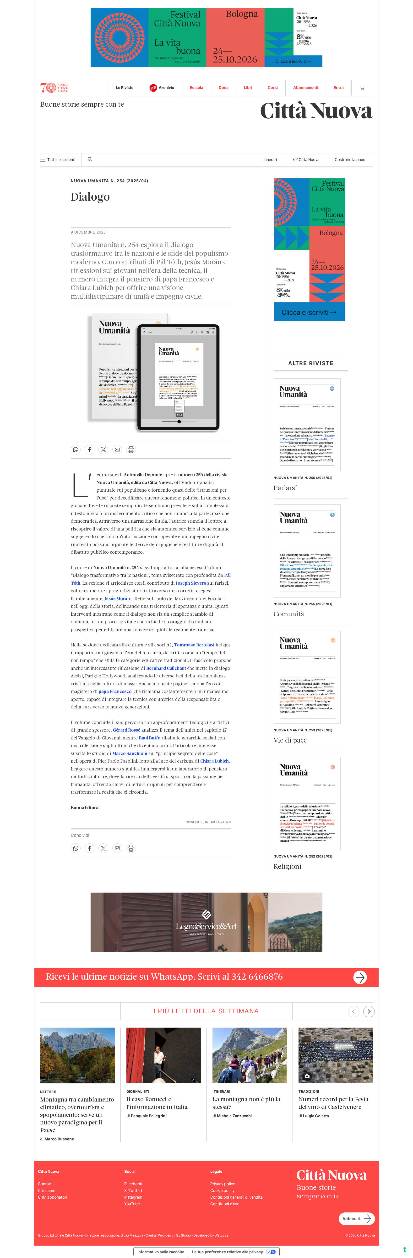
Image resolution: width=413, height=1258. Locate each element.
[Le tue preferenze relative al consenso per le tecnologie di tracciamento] (404, 1249)
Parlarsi (285, 488)
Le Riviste (124, 87)
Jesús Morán (117, 599)
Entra (339, 87)
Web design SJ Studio (174, 1235)
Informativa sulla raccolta (160, 1251)
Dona (223, 87)
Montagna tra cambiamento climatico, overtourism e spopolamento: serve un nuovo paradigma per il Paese (77, 1115)
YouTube (132, 1203)
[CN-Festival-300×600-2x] (309, 249)
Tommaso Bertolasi (194, 645)
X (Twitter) (133, 1190)
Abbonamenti (305, 87)
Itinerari (270, 159)
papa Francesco (115, 691)
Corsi (273, 87)
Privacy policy (222, 1183)
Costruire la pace (350, 159)
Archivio (166, 87)
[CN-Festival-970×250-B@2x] (206, 37)
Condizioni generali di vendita (236, 1197)
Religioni (287, 867)
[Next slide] (369, 1011)
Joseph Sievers (191, 583)
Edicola (196, 87)
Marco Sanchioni (129, 753)
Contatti (45, 1183)
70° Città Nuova (306, 159)
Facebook (133, 1183)
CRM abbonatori (52, 1197)
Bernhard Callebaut (166, 668)
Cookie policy (222, 1190)
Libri (248, 87)
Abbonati (351, 1218)
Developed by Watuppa (210, 1235)
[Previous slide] (353, 1011)
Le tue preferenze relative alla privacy (227, 1251)
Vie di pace (290, 740)
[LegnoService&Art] (206, 922)
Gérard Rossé (126, 730)
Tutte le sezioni (60, 159)
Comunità (289, 614)
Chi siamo (46, 1190)
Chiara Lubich (214, 761)
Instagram (133, 1197)
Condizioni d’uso (224, 1203)
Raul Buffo (149, 738)
